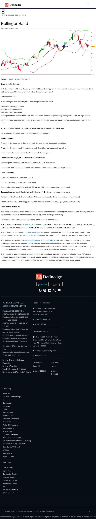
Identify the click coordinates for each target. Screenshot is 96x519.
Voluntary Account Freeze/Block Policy (17, 441)
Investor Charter (9, 428)
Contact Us (7, 403)
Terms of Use (8, 416)
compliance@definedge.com (18, 352)
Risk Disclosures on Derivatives (14, 369)
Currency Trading (9, 477)
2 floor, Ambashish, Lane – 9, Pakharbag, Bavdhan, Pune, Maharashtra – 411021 (45, 311)
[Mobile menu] (87, 4)
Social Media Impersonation (13, 437)
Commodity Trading (10, 474)
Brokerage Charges (10, 483)
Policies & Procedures (11, 419)
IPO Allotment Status (10, 490)
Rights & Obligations (10, 425)
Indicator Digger (34, 232)
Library (10, 15)
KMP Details (7, 453)
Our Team (6, 406)
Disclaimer (7, 422)
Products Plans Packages (12, 397)
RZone (36, 224)
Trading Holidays (9, 456)
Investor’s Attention (9, 366)
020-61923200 (40, 324)
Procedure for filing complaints (14, 444)
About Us (6, 394)
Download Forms (9, 493)
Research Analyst (9, 431)
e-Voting (6, 450)
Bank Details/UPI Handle (12, 447)
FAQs (5, 409)
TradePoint (27, 224)
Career (5, 400)
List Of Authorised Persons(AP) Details (16, 372)
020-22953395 (13, 355)
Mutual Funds (8, 468)
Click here (5, 219)
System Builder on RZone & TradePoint (41, 240)
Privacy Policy (8, 412)
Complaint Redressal (10, 434)
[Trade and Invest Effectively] (13, 4)
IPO (4, 487)
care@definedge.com (43, 319)
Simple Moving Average (60, 116)
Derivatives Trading (10, 480)
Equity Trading (8, 471)
